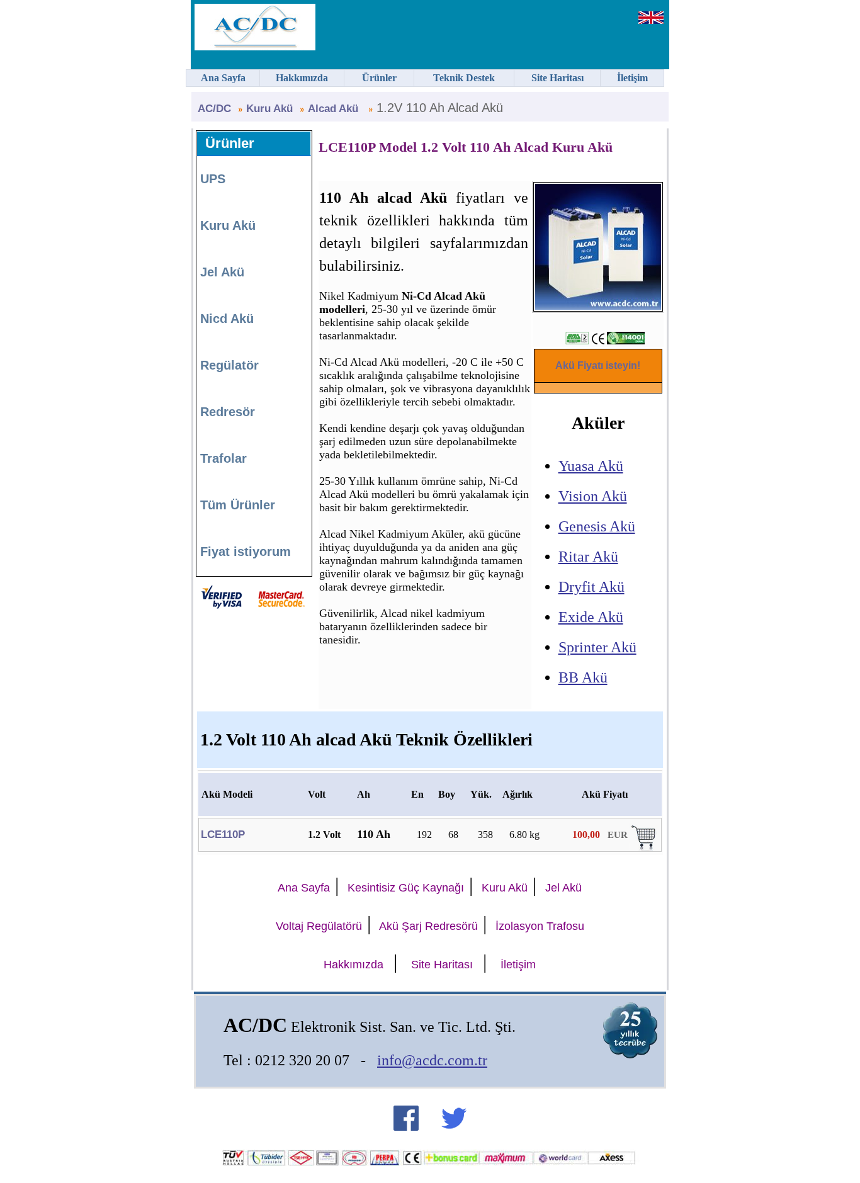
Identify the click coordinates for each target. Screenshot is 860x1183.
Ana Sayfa (304, 887)
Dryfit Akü (591, 587)
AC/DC (214, 109)
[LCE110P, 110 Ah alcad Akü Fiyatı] (644, 847)
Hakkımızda (353, 964)
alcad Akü (334, 109)
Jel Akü (222, 272)
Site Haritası (442, 964)
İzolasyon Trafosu (539, 926)
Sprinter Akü (597, 647)
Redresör (227, 412)
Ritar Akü (588, 556)
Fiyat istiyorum (245, 551)
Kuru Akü (269, 109)
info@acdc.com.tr (432, 1060)
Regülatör (229, 365)
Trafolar (223, 458)
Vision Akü (592, 496)
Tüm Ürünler (237, 505)
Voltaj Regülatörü (319, 926)
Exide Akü (590, 617)
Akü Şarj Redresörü (428, 926)
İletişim (518, 964)
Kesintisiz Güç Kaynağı (406, 887)
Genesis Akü (596, 526)
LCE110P (223, 835)
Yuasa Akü (590, 466)
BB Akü (583, 677)
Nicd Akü (227, 318)
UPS (212, 179)
